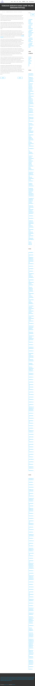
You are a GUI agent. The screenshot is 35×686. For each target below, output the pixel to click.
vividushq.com (30, 644)
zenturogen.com (30, 635)
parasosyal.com (30, 332)
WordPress (13, 684)
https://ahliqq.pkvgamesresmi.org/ (7, 680)
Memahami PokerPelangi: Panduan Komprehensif (30, 40)
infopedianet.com (31, 599)
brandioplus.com (30, 639)
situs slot (29, 63)
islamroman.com (30, 114)
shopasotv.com (30, 220)
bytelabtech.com (30, 489)
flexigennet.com (30, 359)
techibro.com (30, 123)
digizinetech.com (31, 430)
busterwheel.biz (30, 190)
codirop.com (30, 86)
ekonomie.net (30, 225)
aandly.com (30, 243)
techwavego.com (31, 565)
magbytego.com (30, 509)
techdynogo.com (30, 373)
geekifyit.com (30, 302)
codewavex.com (30, 548)
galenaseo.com (30, 205)
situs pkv (2, 678)
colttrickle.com (30, 77)
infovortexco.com (31, 563)
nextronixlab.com (31, 620)
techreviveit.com (30, 409)
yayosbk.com (30, 183)
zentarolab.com (30, 660)
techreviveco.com (31, 575)
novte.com (30, 157)
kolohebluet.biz (30, 188)
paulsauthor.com (30, 355)
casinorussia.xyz (30, 193)
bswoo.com (30, 244)
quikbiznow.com (30, 661)
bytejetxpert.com (30, 466)
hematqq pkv (14, 678)
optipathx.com (30, 619)
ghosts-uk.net (30, 87)
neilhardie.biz (30, 184)
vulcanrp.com (30, 127)
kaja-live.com (30, 108)
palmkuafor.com (30, 258)
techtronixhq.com (31, 478)
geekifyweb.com (30, 499)
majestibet (29, 679)
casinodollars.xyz (31, 198)
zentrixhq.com (30, 621)
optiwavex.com (30, 651)
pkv (28, 64)
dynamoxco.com (30, 634)
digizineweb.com (31, 523)
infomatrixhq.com (31, 534)
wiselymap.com (30, 102)
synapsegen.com (31, 641)
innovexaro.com (30, 609)
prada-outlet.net (30, 73)
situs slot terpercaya (19, 678)
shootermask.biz (30, 189)
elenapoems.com (31, 338)
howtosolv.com (30, 173)
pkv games (30, 60)
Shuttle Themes (6, 684)
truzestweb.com (30, 656)
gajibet (1, 680)
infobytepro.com (30, 508)
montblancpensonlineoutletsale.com (30, 132)
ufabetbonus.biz (30, 238)
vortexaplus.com (30, 645)
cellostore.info (30, 289)
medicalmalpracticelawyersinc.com (31, 213)
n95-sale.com (30, 98)
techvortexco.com (31, 498)
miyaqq (32, 679)
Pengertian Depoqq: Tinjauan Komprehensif (30, 26)
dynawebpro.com (31, 640)
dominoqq (6, 678)
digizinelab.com (30, 564)
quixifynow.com (30, 616)
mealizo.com (30, 287)
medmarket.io (30, 363)
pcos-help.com (30, 83)
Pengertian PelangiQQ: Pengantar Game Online (31, 45)
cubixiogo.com (30, 646)
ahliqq (29, 59)
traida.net (29, 168)
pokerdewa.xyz (30, 200)
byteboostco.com (31, 549)
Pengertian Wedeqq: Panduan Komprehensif (30, 21)
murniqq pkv (10, 678)
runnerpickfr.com (30, 78)
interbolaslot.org (30, 257)
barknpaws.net (30, 288)
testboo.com (30, 177)
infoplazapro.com (31, 408)
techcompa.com (30, 109)
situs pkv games (22, 679)
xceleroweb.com (30, 662)
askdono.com (30, 88)
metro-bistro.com (30, 172)
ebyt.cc (29, 144)
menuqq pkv (2, 679)
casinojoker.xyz (30, 199)
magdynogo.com (30, 470)
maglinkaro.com (30, 576)
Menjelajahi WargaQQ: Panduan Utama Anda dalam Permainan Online (30, 33)
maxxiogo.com (30, 629)
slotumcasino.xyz (31, 194)
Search (29, 12)
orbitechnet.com (30, 650)
